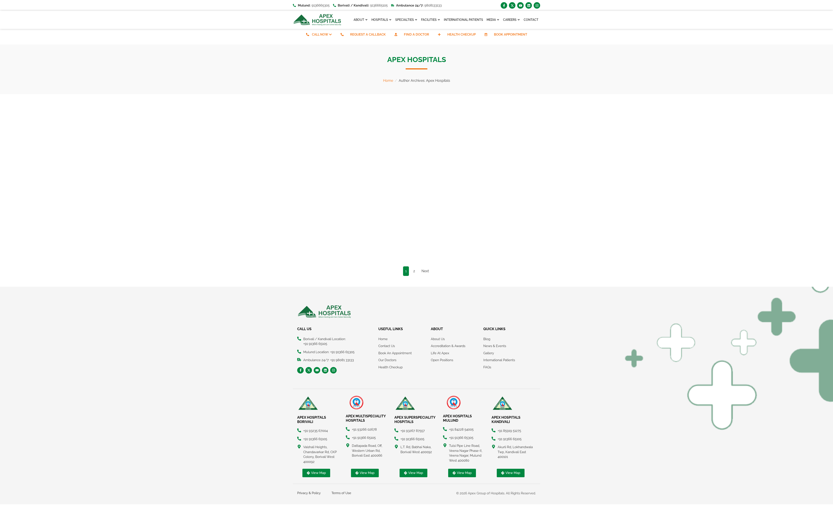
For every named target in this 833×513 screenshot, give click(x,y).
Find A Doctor (416, 34)
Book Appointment (510, 34)
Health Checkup (461, 34)
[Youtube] (520, 5)
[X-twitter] (512, 5)
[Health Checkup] (439, 34)
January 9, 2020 (390, 159)
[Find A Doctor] (395, 34)
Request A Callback (368, 34)
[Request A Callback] (342, 34)
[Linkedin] (528, 5)
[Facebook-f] (504, 5)
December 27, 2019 (309, 235)
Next (425, 271)
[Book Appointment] (485, 34)
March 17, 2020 (306, 159)
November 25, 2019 (392, 235)
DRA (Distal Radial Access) (406, 166)
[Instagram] (537, 5)
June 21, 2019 (472, 235)
